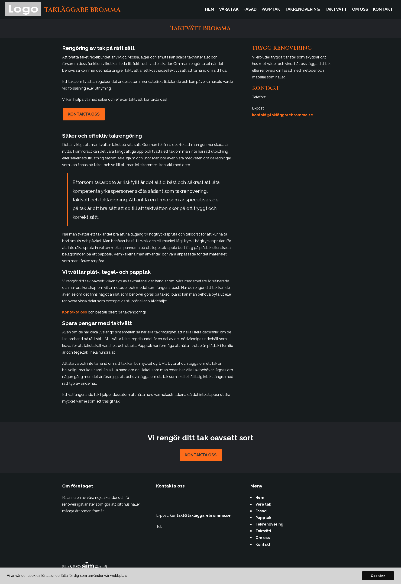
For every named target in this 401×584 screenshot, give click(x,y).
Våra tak (229, 9)
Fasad (250, 9)
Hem (209, 9)
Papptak (271, 9)
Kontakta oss (84, 114)
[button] (128, 576)
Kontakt (383, 9)
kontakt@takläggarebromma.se (282, 115)
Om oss (360, 9)
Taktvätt (336, 9)
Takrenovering (302, 9)
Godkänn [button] (378, 576)
